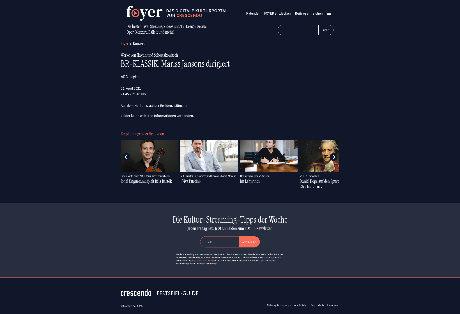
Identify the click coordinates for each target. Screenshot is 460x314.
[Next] (333, 157)
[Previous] (126, 157)
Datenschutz (317, 305)
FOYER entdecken (277, 13)
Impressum (333, 305)
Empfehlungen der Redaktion (142, 134)
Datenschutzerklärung (202, 260)
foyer (124, 43)
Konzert (138, 43)
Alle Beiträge (301, 305)
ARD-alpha (130, 76)
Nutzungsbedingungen (279, 305)
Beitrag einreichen (309, 13)
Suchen (326, 30)
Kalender (253, 13)
